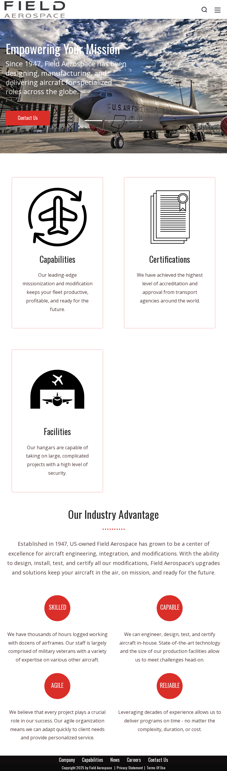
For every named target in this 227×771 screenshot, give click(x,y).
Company (67, 759)
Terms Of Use (156, 767)
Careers (134, 759)
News (115, 759)
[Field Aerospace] (34, 8)
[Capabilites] (57, 217)
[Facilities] (57, 389)
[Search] (204, 9)
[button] (11, 86)
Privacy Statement (130, 767)
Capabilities (92, 759)
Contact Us (158, 759)
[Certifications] (169, 217)
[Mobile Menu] (218, 9)
